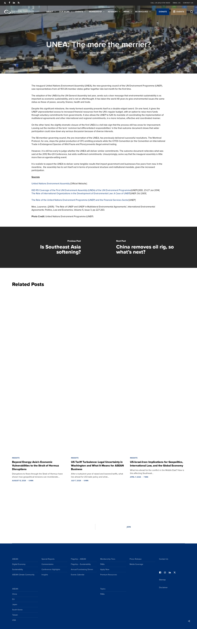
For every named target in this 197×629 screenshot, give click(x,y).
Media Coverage (136, 564)
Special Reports (48, 559)
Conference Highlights (51, 569)
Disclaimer (163, 587)
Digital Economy (18, 564)
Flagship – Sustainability (81, 564)
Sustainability (17, 569)
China (14, 594)
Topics (102, 588)
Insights (98, 35)
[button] (163, 11)
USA (14, 620)
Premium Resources (108, 574)
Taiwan (15, 614)
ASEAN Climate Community (23, 574)
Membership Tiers (107, 559)
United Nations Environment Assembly (50, 183)
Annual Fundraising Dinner (82, 569)
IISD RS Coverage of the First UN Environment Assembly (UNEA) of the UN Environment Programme (81, 190)
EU (13, 599)
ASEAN (15, 559)
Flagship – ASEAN (78, 559)
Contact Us (163, 559)
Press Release (136, 559)
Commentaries (47, 564)
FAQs (102, 564)
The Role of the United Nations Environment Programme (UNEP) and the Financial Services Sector (80, 200)
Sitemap (162, 579)
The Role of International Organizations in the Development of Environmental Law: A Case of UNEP (80, 193)
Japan (14, 604)
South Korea (17, 609)
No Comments (99, 52)
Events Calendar (77, 574)
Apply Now (104, 569)
